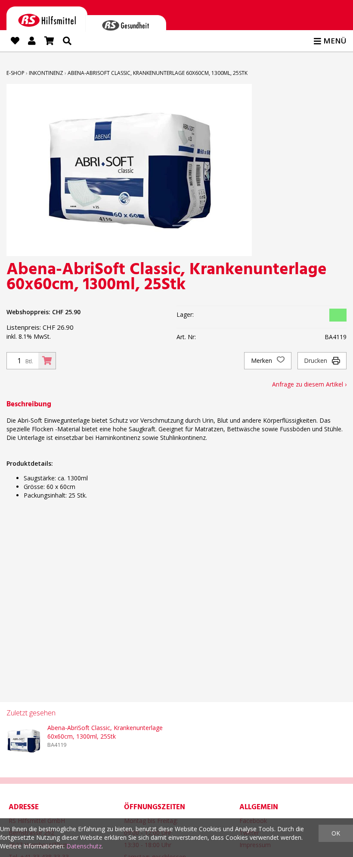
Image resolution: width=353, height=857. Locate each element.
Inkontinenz (46, 73)
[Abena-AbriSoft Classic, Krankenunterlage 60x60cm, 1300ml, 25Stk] (23, 741)
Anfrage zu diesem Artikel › (309, 384)
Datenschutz (84, 846)
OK (335, 833)
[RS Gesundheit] (125, 23)
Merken (262, 360)
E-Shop (15, 73)
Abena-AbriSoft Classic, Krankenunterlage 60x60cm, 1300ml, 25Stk (158, 73)
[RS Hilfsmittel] (46, 18)
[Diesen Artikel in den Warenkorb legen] (47, 361)
